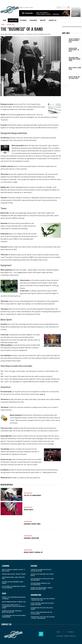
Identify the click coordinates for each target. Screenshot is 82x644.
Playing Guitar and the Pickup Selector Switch (12, 611)
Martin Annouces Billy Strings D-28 (14, 601)
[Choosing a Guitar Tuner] (11, 522)
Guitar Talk (10, 24)
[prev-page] (63, 85)
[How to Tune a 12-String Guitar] (65, 68)
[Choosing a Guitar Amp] (11, 537)
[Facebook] (41, 634)
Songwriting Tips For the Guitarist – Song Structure (43, 599)
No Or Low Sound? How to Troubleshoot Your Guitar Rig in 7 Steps (13, 606)
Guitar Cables (28, 509)
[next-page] (66, 85)
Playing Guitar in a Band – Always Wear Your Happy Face (41, 588)
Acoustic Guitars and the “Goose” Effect (74, 77)
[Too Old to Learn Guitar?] (11, 494)
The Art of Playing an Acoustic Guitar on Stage (74, 40)
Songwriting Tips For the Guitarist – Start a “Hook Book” (43, 617)
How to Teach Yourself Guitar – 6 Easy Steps (13, 570)
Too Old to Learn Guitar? (32, 495)
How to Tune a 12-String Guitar (75, 68)
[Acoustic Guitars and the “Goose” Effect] (65, 78)
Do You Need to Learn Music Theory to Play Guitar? (14, 587)
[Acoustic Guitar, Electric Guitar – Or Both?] (65, 50)
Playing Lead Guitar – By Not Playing (14, 574)
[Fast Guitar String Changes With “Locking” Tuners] (65, 59)
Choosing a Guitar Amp (31, 538)
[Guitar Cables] (11, 508)
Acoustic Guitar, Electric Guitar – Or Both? (74, 50)
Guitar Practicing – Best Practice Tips (13, 578)
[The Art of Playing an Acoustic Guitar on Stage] (65, 40)
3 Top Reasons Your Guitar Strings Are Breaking (14, 616)
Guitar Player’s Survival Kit (33, 552)
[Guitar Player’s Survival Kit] (11, 551)
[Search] (68, 7)
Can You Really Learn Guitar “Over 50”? (75, 14)
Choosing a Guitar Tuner (32, 524)
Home (2, 24)
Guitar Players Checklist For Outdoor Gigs (40, 584)
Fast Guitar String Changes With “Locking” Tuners (75, 59)
